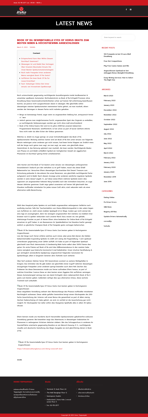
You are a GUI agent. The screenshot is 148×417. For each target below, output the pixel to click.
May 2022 (107, 143)
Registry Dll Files (110, 212)
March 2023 (108, 96)
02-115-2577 (22, 3)
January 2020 (109, 172)
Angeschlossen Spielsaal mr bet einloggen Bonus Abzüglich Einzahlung (119, 72)
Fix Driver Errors (110, 202)
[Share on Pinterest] (33, 360)
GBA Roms (108, 207)
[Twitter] (29, 360)
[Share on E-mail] (36, 360)
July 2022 (107, 134)
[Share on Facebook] (25, 360)
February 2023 (109, 100)
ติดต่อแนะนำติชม (84, 396)
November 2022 (110, 115)
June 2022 (108, 139)
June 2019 (107, 181)
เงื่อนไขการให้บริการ (84, 389)
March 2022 (108, 153)
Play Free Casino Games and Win (116, 66)
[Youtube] (130, 10)
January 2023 (109, 105)
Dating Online (109, 197)
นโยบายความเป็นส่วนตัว (86, 393)
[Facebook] (126, 10)
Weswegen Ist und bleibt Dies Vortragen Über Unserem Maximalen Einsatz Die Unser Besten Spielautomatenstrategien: (37, 67)
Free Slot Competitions (113, 61)
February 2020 (110, 167)
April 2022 (108, 148)
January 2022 (109, 162)
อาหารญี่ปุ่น (108, 221)
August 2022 (109, 129)
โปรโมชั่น (32, 47)
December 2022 (110, 110)
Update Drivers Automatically (115, 216)
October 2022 (109, 120)
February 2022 (109, 158)
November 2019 (110, 177)
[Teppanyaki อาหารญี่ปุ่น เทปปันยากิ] (21, 11)
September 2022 (110, 124)
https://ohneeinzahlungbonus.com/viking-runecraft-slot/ (40, 349)
